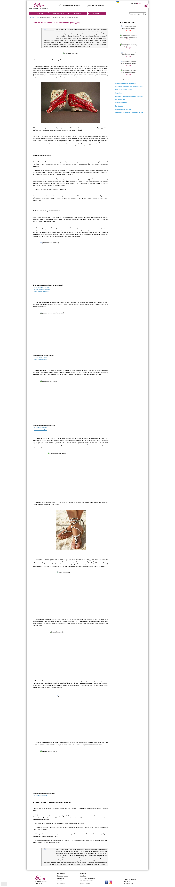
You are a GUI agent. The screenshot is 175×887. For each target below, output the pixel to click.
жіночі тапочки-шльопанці (41, 287)
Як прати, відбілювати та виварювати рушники (129, 96)
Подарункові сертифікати (87, 878)
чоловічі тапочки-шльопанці (42, 289)
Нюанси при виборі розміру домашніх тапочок (129, 112)
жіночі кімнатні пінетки (40, 795)
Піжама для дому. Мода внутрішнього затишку (129, 86)
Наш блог (83, 876)
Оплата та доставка (62, 876)
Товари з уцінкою (85, 883)
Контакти (59, 881)
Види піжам (118, 93)
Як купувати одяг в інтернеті (123, 109)
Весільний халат (120, 99)
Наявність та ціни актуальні (71, 5)
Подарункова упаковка (86, 881)
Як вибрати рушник (121, 102)
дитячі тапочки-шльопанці (41, 291)
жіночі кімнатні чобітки (40, 427)
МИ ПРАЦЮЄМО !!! (98, 5)
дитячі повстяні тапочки (40, 359)
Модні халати (119, 106)
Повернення (60, 878)
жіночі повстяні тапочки (40, 357)
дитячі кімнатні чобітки (40, 430)
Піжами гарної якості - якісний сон (125, 83)
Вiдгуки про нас (61, 883)
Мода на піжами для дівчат (123, 89)
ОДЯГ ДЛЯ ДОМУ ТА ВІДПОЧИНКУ (38, 8)
